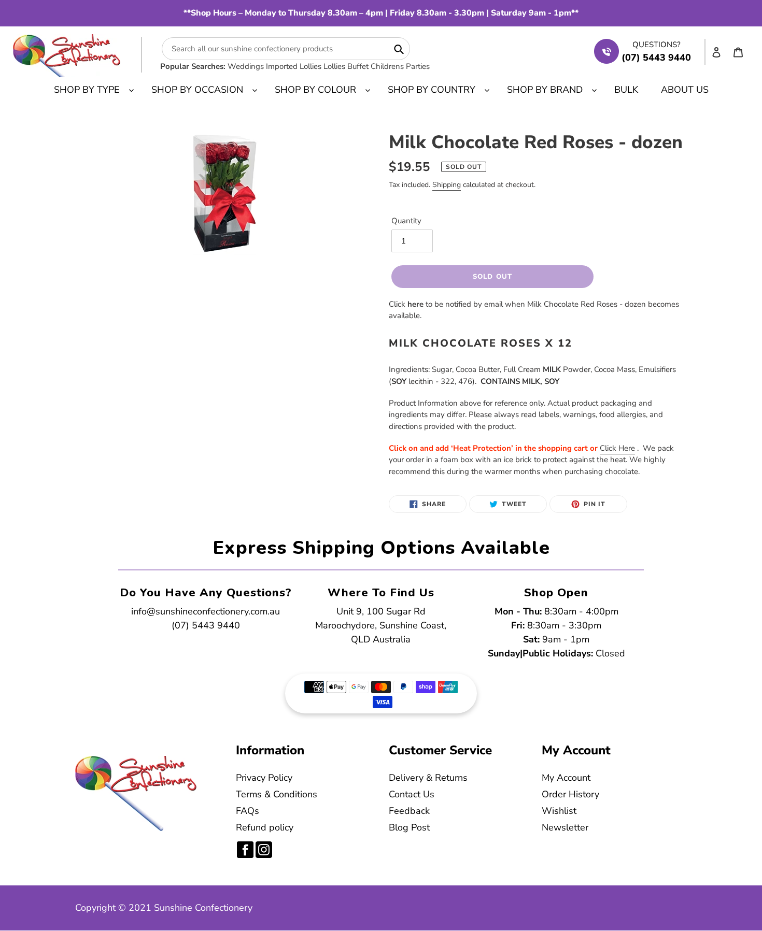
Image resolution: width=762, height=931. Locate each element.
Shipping (446, 185)
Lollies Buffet (346, 66)
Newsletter (565, 827)
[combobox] (286, 48)
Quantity (406, 221)
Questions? (656, 44)
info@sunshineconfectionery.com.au (205, 611)
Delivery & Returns (428, 777)
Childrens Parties (400, 66)
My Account (566, 777)
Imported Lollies (293, 66)
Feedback (409, 811)
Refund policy (264, 827)
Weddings (246, 66)
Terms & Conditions (276, 794)
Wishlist (559, 811)
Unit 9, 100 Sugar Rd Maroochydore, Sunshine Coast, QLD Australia (380, 625)
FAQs (247, 811)
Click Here (617, 448)
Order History (570, 794)
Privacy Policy (264, 777)
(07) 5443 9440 (206, 625)
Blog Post (409, 827)
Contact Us (411, 794)
